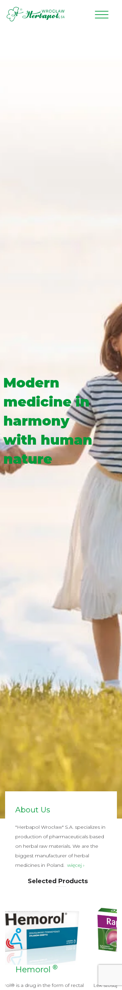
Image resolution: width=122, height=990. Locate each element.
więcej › (75, 865)
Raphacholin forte (61, 969)
